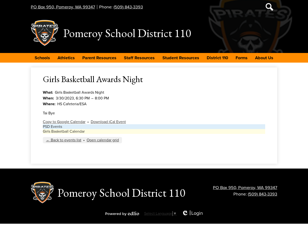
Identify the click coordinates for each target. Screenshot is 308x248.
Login (192, 213)
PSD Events (52, 126)
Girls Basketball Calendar (64, 131)
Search (269, 7)
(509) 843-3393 (128, 7)
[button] (42, 58)
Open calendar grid (103, 140)
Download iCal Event (108, 121)
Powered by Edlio (122, 213)
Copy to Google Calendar (64, 121)
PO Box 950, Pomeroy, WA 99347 (63, 7)
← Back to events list (63, 140)
